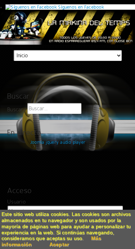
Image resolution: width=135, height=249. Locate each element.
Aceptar (59, 244)
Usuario (17, 202)
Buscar (15, 109)
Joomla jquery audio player (58, 142)
